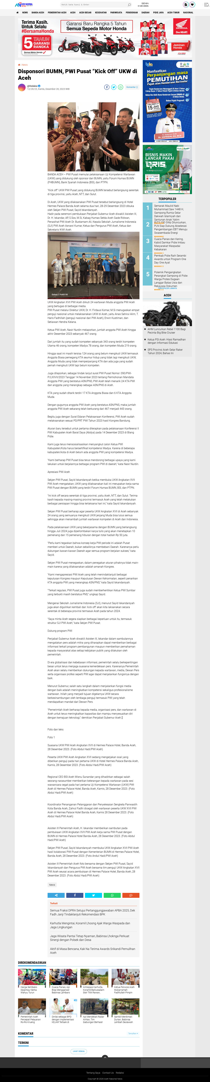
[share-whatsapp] (120, 87)
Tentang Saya (93, 1072)
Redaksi (120, 1072)
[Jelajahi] (206, 5)
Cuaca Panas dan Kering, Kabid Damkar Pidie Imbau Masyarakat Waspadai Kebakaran (169, 244)
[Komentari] (130, 895)
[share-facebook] (106, 87)
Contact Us (108, 1072)
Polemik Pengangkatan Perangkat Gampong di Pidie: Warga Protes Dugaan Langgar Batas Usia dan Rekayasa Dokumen (171, 279)
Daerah (145, 12)
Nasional (188, 12)
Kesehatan (101, 12)
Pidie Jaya (158, 12)
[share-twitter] (113, 87)
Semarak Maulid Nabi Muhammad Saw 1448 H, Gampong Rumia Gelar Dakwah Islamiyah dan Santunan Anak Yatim (169, 212)
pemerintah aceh (57, 12)
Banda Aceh (38, 12)
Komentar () (132, 87)
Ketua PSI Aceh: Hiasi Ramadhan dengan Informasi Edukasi (167, 341)
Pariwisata (116, 12)
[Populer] (192, 4)
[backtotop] (105, 1058)
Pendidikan (132, 12)
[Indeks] (186, 4)
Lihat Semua (78, 1051)
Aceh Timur (173, 12)
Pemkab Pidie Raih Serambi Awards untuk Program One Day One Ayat (170, 259)
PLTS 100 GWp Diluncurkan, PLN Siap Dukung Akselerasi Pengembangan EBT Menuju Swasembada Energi (170, 227)
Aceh (72, 12)
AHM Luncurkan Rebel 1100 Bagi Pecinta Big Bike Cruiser (167, 331)
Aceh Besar (85, 12)
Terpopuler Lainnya (167, 288)
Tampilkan (132, 1033)
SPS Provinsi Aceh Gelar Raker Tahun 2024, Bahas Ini (165, 351)
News (25, 12)
